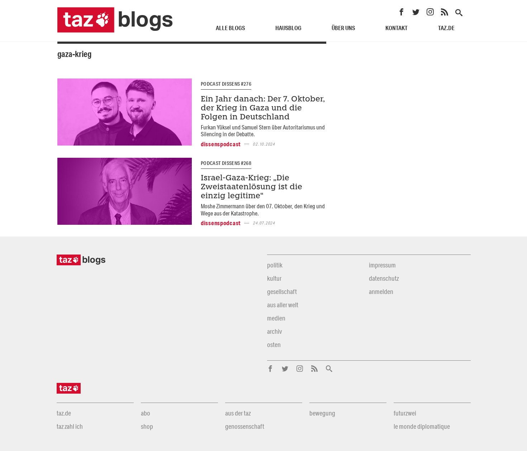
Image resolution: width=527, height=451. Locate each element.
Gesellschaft (282, 291)
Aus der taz (238, 413)
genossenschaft (244, 426)
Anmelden (381, 291)
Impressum (382, 265)
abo (145, 413)
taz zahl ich (70, 426)
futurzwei (405, 413)
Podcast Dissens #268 (226, 163)
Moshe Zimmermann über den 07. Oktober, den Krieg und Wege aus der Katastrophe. (263, 209)
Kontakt (396, 28)
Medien (276, 318)
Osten (274, 344)
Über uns (343, 28)
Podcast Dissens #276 (226, 84)
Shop (147, 426)
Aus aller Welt (282, 305)
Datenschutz (384, 278)
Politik (275, 265)
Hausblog (288, 28)
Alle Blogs (230, 28)
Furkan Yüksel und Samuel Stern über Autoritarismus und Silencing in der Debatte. (263, 130)
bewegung (322, 413)
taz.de (446, 28)
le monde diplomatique (422, 426)
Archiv (274, 331)
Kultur (274, 278)
